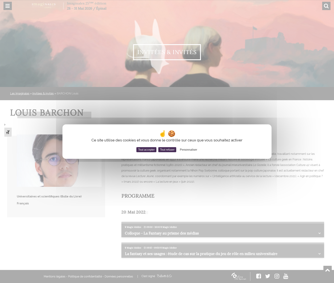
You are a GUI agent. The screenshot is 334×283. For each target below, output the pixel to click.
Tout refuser (167, 149)
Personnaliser (188, 149)
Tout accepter (146, 149)
